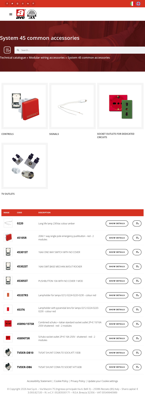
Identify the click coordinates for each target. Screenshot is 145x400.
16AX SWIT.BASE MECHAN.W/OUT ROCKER (60, 266)
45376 (21, 309)
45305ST (22, 281)
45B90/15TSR (25, 324)
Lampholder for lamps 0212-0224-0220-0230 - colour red (67, 295)
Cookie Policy (61, 381)
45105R (22, 238)
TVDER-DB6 (24, 367)
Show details (117, 223)
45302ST (22, 266)
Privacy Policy (78, 381)
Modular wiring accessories (47, 57)
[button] (10, 14)
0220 (20, 223)
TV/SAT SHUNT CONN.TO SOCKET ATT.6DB (60, 367)
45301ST (22, 252)
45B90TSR (23, 338)
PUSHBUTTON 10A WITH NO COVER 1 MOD (60, 281)
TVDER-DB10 (25, 353)
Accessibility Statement (39, 381)
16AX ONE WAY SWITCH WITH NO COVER (59, 252)
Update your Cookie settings (103, 381)
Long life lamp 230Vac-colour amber (56, 223)
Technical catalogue (13, 57)
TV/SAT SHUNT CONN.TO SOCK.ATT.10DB (59, 352)
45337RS (22, 295)
